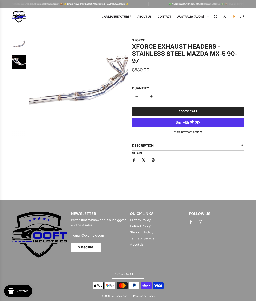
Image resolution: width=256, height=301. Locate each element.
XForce (138, 40)
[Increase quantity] (151, 96)
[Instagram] (200, 221)
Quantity (140, 88)
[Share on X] (143, 161)
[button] (32, 87)
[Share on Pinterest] (152, 161)
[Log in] (224, 16)
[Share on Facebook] (134, 161)
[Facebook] (191, 221)
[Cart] (242, 16)
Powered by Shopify (144, 295)
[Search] (215, 16)
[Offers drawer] (233, 16)
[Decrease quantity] (136, 96)
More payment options (188, 132)
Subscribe (86, 247)
